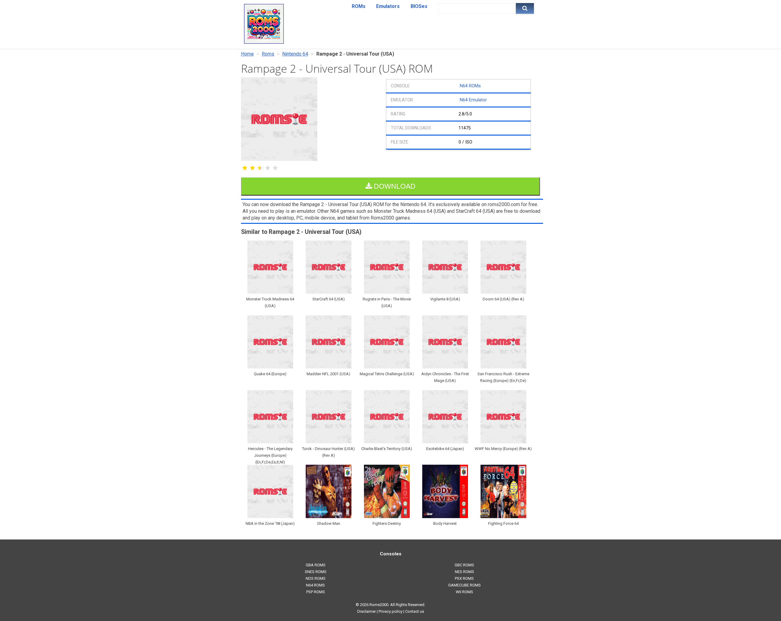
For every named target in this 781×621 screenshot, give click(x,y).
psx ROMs (464, 578)
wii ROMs (464, 592)
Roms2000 (378, 604)
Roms (268, 54)
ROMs (358, 6)
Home (247, 54)
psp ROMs (315, 592)
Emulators (388, 6)
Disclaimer (366, 611)
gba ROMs (316, 565)
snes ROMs (315, 571)
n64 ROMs (315, 585)
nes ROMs (464, 571)
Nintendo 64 (295, 54)
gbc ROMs (464, 565)
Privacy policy (390, 611)
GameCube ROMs (464, 585)
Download (394, 186)
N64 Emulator (473, 100)
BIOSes (419, 6)
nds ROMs (316, 578)
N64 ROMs (470, 86)
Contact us (414, 611)
